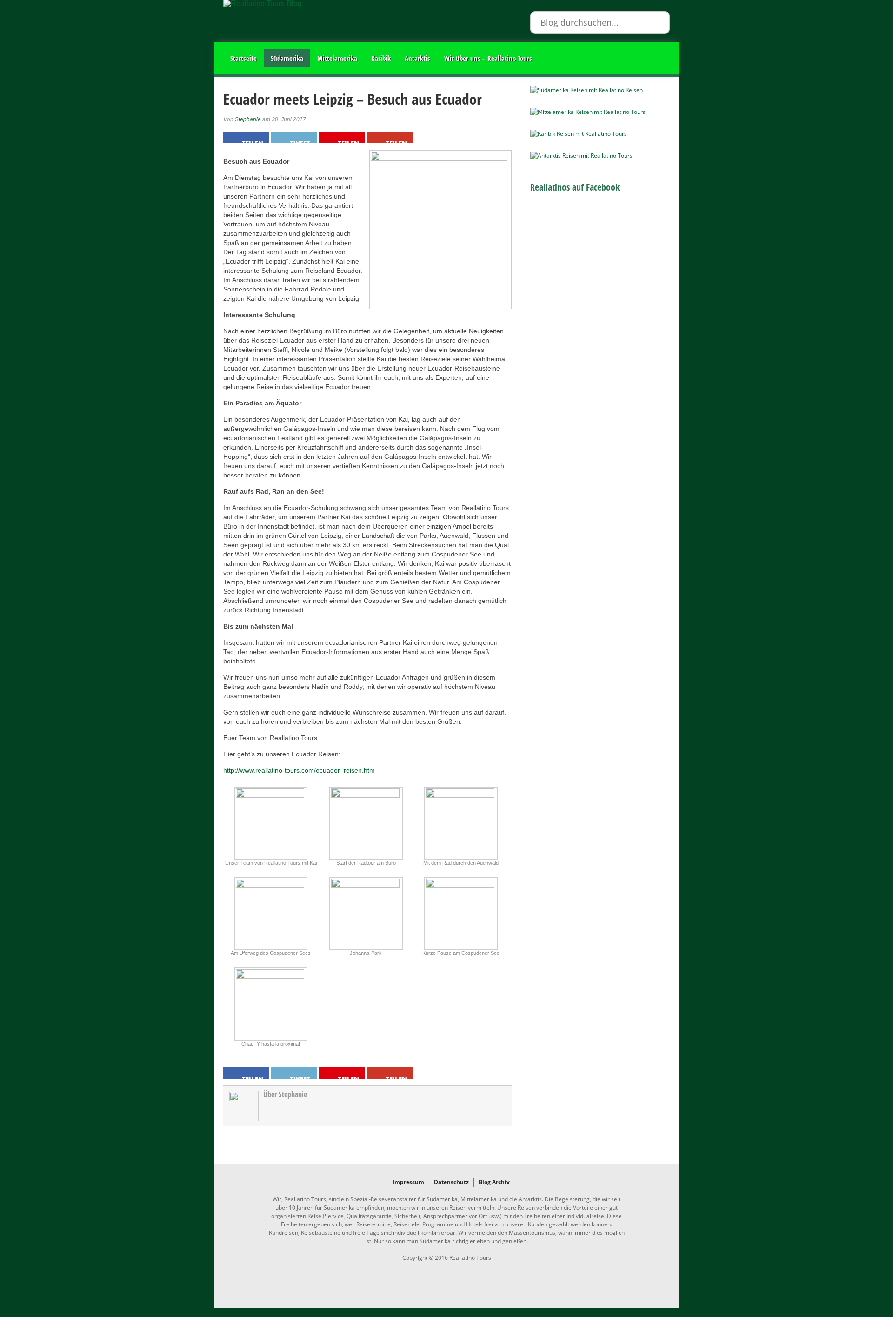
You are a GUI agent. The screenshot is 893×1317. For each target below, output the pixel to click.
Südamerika (287, 58)
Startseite (243, 58)
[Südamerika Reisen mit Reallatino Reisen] (586, 90)
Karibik (381, 58)
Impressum (408, 1182)
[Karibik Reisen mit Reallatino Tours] (578, 134)
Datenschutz (451, 1182)
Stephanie (248, 119)
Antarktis (417, 58)
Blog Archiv (494, 1182)
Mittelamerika (337, 58)
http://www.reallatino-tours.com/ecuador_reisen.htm (299, 770)
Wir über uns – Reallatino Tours (488, 58)
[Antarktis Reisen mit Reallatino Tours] (581, 155)
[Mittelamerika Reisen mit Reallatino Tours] (588, 112)
